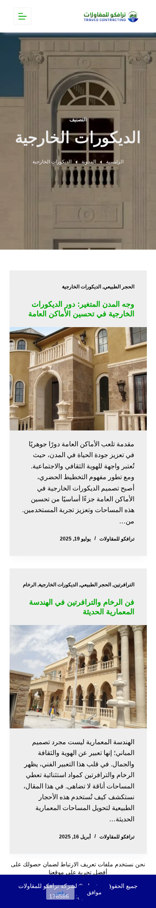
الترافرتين (124, 585)
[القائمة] (22, 16)
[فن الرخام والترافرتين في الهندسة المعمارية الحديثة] (78, 676)
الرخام (29, 585)
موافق (94, 892)
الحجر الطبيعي (119, 287)
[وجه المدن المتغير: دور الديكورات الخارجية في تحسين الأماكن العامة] (78, 378)
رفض (60, 892)
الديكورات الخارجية (81, 287)
